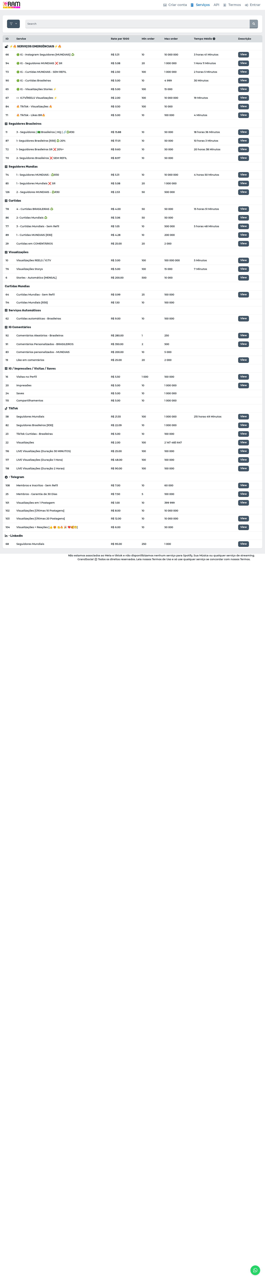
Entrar (255, 5)
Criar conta (177, 5)
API (216, 5)
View (243, 54)
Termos (234, 5)
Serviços (203, 5)
